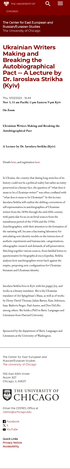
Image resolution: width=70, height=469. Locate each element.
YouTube (12, 429)
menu (60, 3)
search (48, 3)
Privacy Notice (12, 442)
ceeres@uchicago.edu (17, 412)
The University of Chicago (19, 364)
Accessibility (11, 446)
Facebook (13, 421)
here (13, 162)
